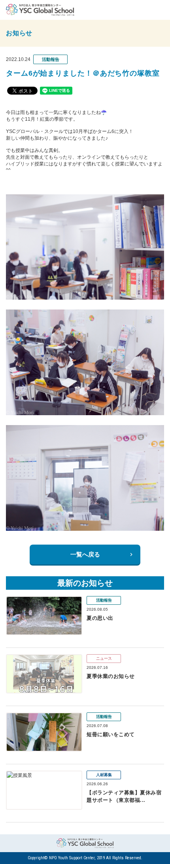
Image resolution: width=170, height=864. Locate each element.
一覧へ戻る (85, 554)
